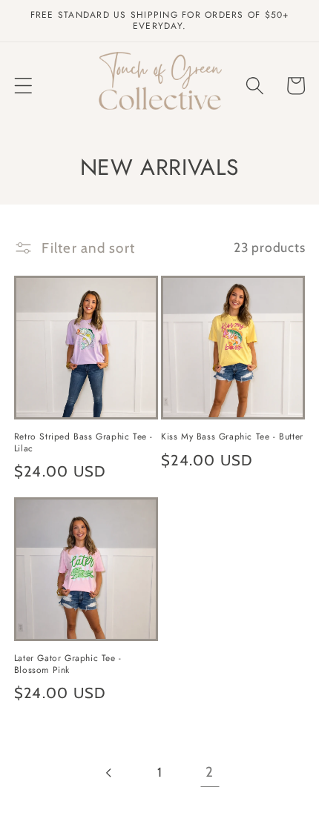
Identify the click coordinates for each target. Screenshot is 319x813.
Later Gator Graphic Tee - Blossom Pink (68, 664)
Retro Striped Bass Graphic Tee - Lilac (83, 442)
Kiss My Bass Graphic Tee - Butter (232, 437)
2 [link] (209, 771)
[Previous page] (109, 772)
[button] (23, 85)
